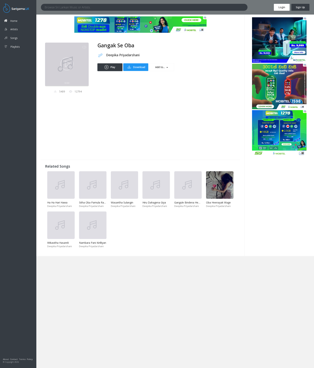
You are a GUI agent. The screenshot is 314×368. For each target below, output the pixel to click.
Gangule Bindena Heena (188, 202)
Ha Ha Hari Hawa (57, 202)
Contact (14, 359)
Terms (22, 359)
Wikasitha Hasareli (58, 242)
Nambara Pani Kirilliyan (92, 242)
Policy (30, 359)
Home (13, 21)
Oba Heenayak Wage (218, 202)
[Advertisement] (140, 129)
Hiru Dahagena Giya (154, 202)
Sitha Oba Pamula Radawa (94, 202)
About (6, 359)
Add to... (160, 67)
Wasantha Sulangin (122, 202)
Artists (14, 29)
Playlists (15, 46)
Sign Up (300, 7)
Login (281, 7)
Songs (14, 38)
